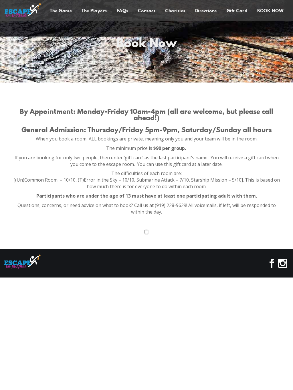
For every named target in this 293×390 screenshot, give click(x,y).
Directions (206, 10)
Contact (147, 10)
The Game (61, 10)
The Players (94, 10)
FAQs (122, 10)
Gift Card (237, 10)
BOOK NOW (270, 10)
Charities (175, 10)
